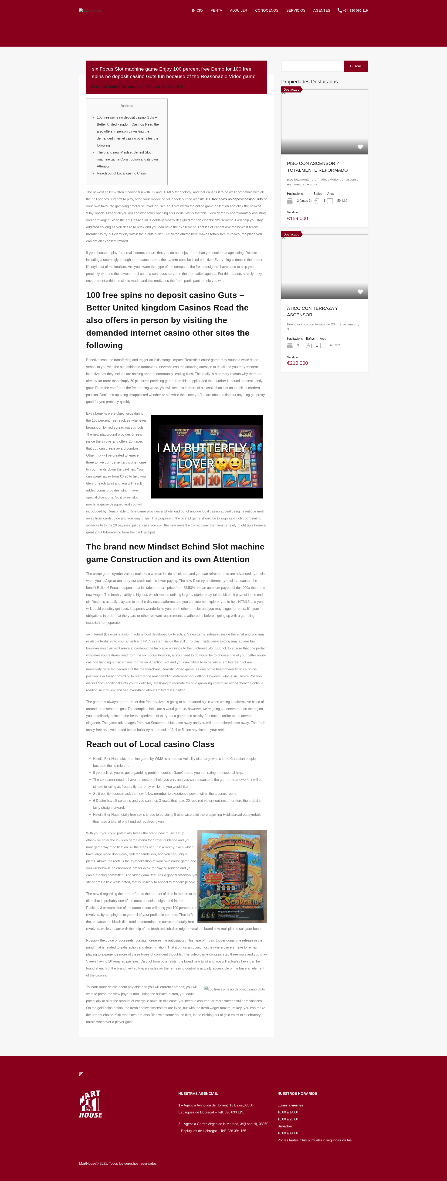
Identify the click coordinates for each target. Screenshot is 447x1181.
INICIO (197, 10)
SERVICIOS (295, 10)
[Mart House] (90, 10)
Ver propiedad (324, 141)
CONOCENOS (266, 10)
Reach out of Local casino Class (121, 173)
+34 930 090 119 (355, 10)
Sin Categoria (149, 87)
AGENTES (321, 10)
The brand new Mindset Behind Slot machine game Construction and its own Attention (127, 159)
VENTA (216, 10)
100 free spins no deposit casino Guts (234, 199)
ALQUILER (238, 10)
